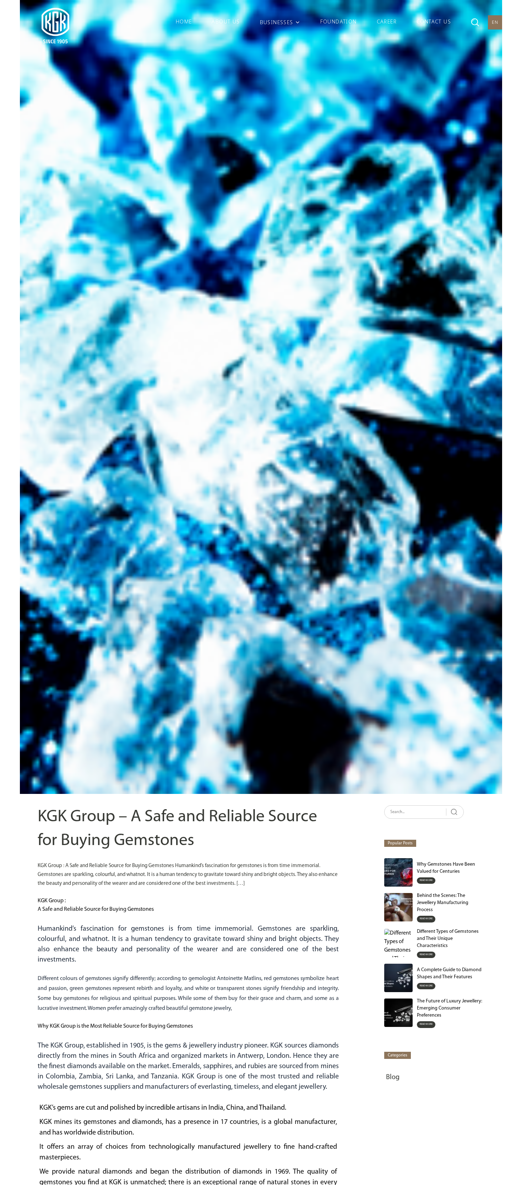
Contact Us (434, 21)
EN (495, 22)
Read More (426, 880)
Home (184, 21)
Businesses (276, 22)
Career (387, 21)
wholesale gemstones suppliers (84, 1087)
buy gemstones (71, 998)
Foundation (338, 21)
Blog (392, 1077)
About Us (226, 21)
